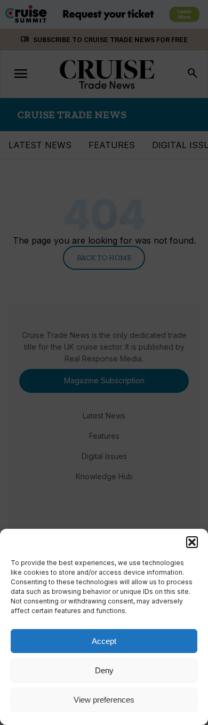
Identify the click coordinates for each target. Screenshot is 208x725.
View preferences (104, 699)
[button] (192, 542)
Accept (104, 641)
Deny (104, 670)
